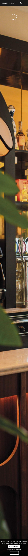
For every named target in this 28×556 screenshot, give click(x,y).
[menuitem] (20, 3)
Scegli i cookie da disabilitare (14, 549)
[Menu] (24, 3)
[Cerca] (20, 3)
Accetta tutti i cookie (14, 546)
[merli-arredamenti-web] (11, 3)
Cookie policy (14, 553)
